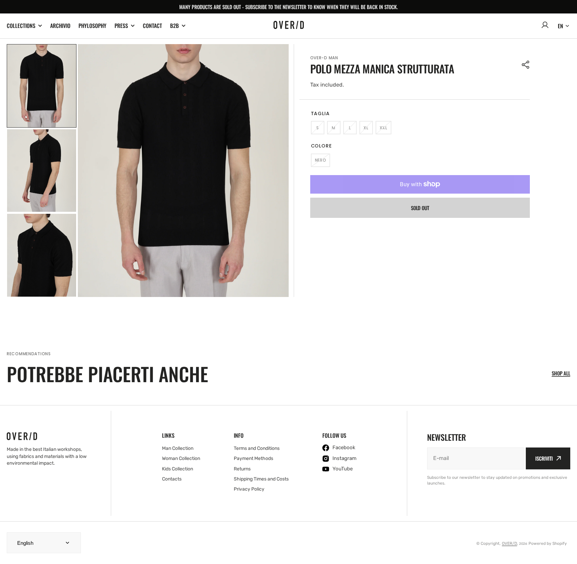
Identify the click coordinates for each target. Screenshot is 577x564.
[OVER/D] (289, 26)
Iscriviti (544, 458)
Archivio (60, 26)
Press (121, 26)
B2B (174, 26)
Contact (152, 26)
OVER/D (509, 543)
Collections (21, 26)
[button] (526, 65)
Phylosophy (92, 26)
